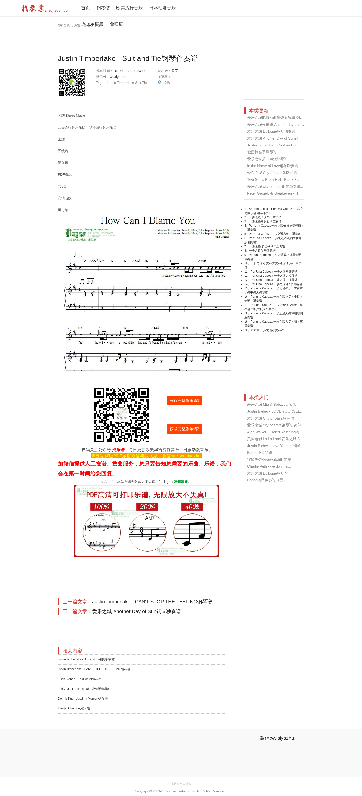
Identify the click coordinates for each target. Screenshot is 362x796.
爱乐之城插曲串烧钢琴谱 (267, 159)
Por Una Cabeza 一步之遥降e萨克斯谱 (276, 284)
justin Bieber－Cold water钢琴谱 (79, 679)
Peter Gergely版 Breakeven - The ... (276, 193)
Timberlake (125, 83)
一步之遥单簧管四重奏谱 (265, 221)
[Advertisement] (147, 40)
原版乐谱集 (92, 23)
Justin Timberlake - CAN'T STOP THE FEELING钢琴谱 (152, 601)
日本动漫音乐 (162, 7)
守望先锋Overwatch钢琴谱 (269, 459)
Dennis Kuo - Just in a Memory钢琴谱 (83, 698)
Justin (111, 83)
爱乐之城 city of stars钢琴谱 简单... (275, 425)
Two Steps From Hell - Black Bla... (274, 179)
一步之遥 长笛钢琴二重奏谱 (267, 246)
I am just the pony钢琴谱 (74, 708)
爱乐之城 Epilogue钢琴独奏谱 (271, 131)
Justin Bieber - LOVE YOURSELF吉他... (280, 411)
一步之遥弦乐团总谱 (262, 250)
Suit (138, 83)
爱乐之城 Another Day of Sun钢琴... (276, 138)
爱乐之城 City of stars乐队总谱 (272, 173)
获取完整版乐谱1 (184, 400)
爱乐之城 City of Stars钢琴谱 (270, 418)
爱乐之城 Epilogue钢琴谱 (267, 473)
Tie (144, 83)
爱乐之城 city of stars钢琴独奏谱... (275, 186)
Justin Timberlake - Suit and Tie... (273, 145)
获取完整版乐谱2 (184, 429)
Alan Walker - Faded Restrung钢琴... (276, 432)
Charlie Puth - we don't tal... (269, 466)
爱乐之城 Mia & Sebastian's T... (272, 404)
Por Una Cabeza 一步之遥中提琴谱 (274, 280)
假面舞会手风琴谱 (262, 152)
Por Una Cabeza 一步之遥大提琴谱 (274, 275)
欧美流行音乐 (129, 7)
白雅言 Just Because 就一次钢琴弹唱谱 (84, 689)
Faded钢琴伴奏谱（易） (267, 480)
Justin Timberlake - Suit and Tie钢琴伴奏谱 (86, 659)
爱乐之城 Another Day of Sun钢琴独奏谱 (136, 611)
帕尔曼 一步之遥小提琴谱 (267, 330)
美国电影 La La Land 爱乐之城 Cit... (276, 439)
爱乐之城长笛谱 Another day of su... (276, 124)
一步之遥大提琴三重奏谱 (265, 217)
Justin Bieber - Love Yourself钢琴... (275, 446)
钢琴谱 (103, 7)
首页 (85, 7)
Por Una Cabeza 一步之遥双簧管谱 (274, 271)
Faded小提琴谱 (259, 452)
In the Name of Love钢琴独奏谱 (272, 166)
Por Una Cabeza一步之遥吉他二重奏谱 (275, 234)
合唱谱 (116, 23)
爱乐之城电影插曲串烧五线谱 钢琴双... (278, 118)
